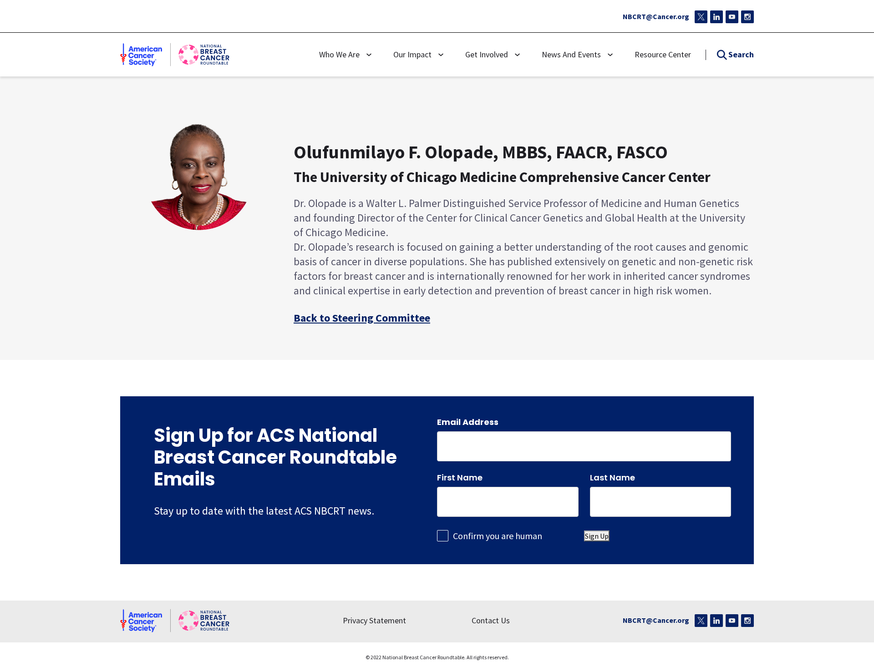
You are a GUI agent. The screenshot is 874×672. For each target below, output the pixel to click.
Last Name (612, 476)
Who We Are (339, 54)
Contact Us (491, 620)
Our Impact (412, 54)
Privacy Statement (374, 620)
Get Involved (486, 54)
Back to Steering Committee (362, 317)
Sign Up (597, 536)
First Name (460, 476)
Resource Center (663, 54)
